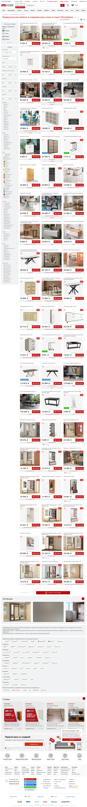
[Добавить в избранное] (21, 26)
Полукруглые (7, 144)
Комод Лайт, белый (24, 136)
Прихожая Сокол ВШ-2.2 (25, 533)
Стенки (38, 768)
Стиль (3, 243)
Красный (7, 175)
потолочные (15, 684)
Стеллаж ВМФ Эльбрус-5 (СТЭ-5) (49, 51)
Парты (23, 774)
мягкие (22, 657)
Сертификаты (71, 781)
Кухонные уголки (8, 772)
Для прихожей (8, 271)
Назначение (5, 263)
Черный (52, 641)
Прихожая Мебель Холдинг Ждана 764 (72, 561)
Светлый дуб (9, 185)
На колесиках (7, 206)
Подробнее (78, 737)
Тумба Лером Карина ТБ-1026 (26, 278)
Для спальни (7, 267)
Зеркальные (7, 257)
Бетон (7, 157)
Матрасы (33, 770)
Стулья (6, 770)
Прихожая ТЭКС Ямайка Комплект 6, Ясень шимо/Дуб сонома (29, 562)
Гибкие (5, 212)
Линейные (6, 147)
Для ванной (7, 272)
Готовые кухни (8, 774)
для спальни (17, 652)
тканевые (49, 646)
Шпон (5, 107)
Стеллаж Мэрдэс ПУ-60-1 (47, 108)
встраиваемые (23, 673)
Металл (6, 112)
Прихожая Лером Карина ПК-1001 (27, 419)
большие (6, 668)
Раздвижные (7, 217)
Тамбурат (6, 122)
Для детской (7, 269)
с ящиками (7, 657)
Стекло (6, 113)
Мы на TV (42, 1)
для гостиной (7, 652)
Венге (7, 161)
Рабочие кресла (64, 772)
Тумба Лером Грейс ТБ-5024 (26, 334)
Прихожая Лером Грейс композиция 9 (71, 249)
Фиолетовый (8, 193)
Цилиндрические (8, 142)
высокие (28, 668)
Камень (6, 126)
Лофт (6, 249)
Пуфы (15, 770)
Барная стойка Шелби (68, 164)
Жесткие (6, 210)
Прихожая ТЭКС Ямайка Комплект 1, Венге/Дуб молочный (51, 505)
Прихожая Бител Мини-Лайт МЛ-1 (49, 419)
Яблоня (7, 196)
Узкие (6, 239)
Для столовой (7, 274)
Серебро (7, 186)
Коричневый (8, 174)
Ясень (7, 197)
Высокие (6, 236)
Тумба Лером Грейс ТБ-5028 (69, 306)
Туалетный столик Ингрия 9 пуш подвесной (51, 221)
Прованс (6, 246)
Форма (3, 133)
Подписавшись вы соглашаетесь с (23, 748)
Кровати (32, 768)
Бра (72, 770)
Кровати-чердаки (25, 772)
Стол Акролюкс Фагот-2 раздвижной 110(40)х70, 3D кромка (50, 194)
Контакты (27, 1)
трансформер (45, 663)
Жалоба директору (47, 783)
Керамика (7, 124)
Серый (7, 188)
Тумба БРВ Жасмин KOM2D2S (70, 108)
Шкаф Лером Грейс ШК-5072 (48, 306)
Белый (7, 155)
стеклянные (41, 646)
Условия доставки (47, 779)
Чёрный (7, 194)
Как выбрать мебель (52, 1)
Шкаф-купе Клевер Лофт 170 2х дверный (51, 136)
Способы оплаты (57, 781)
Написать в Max (30, 784)
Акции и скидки (18, 1)
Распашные (56, 768)
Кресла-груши (17, 772)
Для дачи (6, 275)
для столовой (26, 652)
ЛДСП (6, 118)
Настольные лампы (76, 774)
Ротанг (6, 110)
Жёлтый (7, 168)
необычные (25, 679)
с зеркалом (30, 657)
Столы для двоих (64, 774)
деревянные (31, 646)
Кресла (15, 768)
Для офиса (7, 280)
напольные (24, 684)
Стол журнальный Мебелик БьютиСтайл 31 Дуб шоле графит (51, 392)
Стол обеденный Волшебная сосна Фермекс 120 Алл (73, 194)
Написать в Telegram (31, 781)
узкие (22, 668)
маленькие (14, 668)
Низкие (6, 238)
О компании (71, 779)
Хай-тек (6, 251)
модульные (37, 663)
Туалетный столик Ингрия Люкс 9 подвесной (73, 221)
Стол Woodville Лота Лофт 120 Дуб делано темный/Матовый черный (29, 222)
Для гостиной (8, 266)
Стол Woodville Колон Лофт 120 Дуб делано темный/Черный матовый (51, 279)
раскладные (7, 663)
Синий (7, 189)
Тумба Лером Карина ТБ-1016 (26, 306)
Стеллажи (56, 772)
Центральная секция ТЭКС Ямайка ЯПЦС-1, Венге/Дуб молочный (51, 449)
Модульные (7, 220)
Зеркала (49, 774)
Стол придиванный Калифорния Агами (72, 136)
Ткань (6, 116)
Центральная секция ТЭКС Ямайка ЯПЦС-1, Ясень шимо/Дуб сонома (73, 505)
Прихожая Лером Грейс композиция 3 (50, 249)
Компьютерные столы (65, 768)
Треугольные (7, 148)
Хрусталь (6, 129)
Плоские (6, 145)
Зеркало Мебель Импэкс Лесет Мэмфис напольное (72, 392)
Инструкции (56, 785)
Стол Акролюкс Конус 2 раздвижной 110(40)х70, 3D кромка (28, 109)
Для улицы (7, 277)
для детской (46, 652)
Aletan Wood (35, 690)
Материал (4, 102)
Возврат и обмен (46, 781)
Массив (6, 104)
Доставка (35, 1)
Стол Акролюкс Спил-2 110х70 (48, 79)
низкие (35, 668)
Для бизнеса (7, 281)
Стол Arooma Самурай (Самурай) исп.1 (72, 363)
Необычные (7, 253)
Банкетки (49, 770)
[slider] (3, 65)
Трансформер (7, 221)
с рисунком (16, 679)
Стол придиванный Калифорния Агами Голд (73, 23)
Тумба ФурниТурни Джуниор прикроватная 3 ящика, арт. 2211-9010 (30, 52)
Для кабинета (7, 278)
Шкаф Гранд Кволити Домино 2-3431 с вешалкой (28, 505)
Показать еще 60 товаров (54, 592)
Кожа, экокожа (7, 115)
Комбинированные (9, 225)
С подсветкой (7, 207)
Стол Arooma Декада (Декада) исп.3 (28, 391)
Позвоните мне (20, 7)
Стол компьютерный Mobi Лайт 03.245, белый (28, 24)
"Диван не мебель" (16, 690)
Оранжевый (8, 180)
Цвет (3, 152)
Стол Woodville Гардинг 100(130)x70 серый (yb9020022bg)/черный (72, 279)
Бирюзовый (8, 158)
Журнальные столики (41, 772)
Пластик (6, 127)
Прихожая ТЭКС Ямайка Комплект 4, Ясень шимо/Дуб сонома (29, 477)
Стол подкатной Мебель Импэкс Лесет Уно (51, 334)
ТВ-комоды (39, 774)
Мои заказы (74, 1)
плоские (42, 668)
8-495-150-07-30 (20, 3)
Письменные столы (65, 770)
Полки (55, 774)
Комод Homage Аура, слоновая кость (71, 51)
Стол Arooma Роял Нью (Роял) (48, 363)
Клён (7, 172)
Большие (6, 233)
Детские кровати (25, 768)
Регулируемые (7, 226)
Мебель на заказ (64, 1)
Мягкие (6, 209)
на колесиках (38, 657)
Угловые (6, 134)
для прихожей (36, 652)
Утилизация (45, 787)
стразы (32, 679)
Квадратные (7, 137)
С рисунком (7, 256)
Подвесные (7, 218)
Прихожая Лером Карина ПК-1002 (71, 419)
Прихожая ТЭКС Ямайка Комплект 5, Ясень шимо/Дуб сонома (73, 534)
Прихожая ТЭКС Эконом (68, 476)
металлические (22, 646)
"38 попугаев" (7, 690)
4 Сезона (25, 690)
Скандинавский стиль (9, 248)
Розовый (7, 183)
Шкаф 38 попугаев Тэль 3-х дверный (28, 164)
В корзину (37, 43)
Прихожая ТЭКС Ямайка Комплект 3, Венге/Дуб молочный (51, 534)
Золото (7, 171)
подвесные (7, 673)
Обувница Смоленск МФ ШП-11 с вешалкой (51, 476)
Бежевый (8, 154)
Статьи (55, 783)
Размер (4, 232)
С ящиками (7, 203)
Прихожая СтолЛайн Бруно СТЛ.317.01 (72, 448)
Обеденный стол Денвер (25, 193)
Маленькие (7, 235)
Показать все (9, 42)
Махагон (7, 177)
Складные (6, 215)
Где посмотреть (72, 783)
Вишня (7, 163)
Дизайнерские (8, 254)
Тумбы (32, 772)
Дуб (5, 108)
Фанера (6, 121)
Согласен (71, 739)
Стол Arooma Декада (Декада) (27, 363)
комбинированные (26, 663)
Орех (7, 182)
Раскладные (7, 214)
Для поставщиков (47, 785)
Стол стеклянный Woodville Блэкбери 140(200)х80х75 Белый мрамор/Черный (29, 250)
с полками (15, 657)
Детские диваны (25, 770)
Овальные (6, 140)
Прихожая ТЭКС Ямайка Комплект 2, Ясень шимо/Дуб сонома (29, 449)
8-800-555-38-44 (20, 5)
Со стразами (7, 259)
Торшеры (74, 772)
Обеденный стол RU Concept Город (71, 79)
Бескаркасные (7, 228)
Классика (6, 245)
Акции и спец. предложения (60, 779)
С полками (7, 204)
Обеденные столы (9, 768)
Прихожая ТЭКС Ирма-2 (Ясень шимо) (50, 561)
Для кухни (7, 264)
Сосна (6, 105)
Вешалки (49, 772)
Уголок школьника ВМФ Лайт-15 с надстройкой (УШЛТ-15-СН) (49, 24)
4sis (30, 690)
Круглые (6, 139)
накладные (15, 673)
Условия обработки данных (59, 787)
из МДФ (12, 646)
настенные (7, 684)
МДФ (6, 119)
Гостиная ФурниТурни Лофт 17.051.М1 (28, 79)
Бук (6, 160)
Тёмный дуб (8, 191)
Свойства (4, 201)
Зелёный (8, 169)
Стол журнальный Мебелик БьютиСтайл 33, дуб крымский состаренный (73, 335)
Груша (7, 165)
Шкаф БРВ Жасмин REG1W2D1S (49, 164)
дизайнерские (7, 679)
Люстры (73, 768)
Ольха (7, 179)
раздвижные (16, 663)
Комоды (32, 774)
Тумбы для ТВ (39, 770)
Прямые (6, 136)
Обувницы (49, 768)
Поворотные (7, 223)
